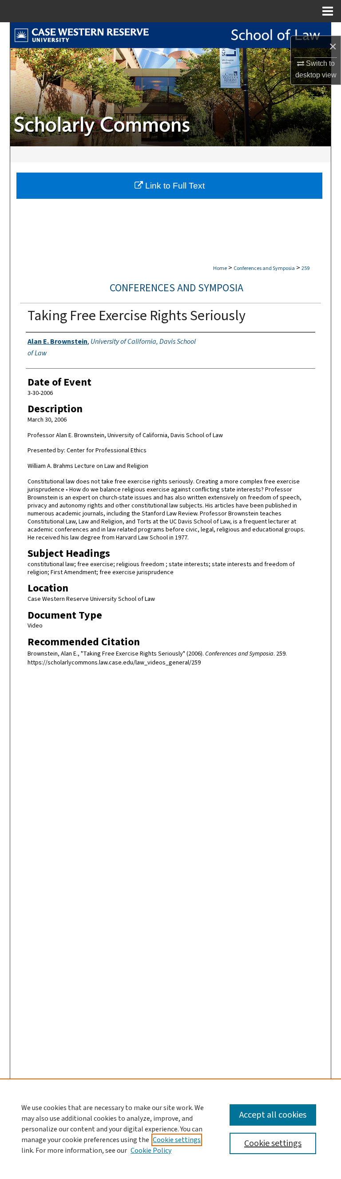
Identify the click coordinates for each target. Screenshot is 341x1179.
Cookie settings (177, 1140)
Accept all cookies (272, 1115)
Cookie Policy (151, 1150)
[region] (170, 1128)
